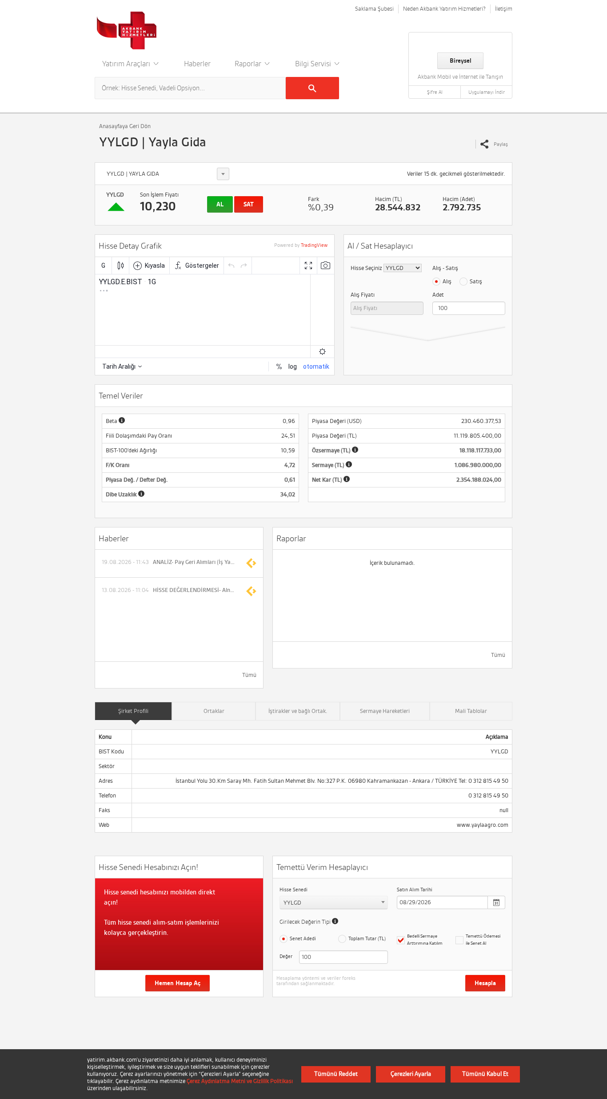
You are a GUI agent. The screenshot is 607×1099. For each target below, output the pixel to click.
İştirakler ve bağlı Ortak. (297, 711)
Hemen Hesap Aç (177, 983)
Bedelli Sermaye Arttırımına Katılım (425, 939)
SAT (249, 204)
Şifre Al (435, 92)
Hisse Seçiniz (366, 268)
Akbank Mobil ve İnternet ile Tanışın (460, 76)
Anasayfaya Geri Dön (125, 126)
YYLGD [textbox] (292, 902)
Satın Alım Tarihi (414, 889)
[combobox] (166, 174)
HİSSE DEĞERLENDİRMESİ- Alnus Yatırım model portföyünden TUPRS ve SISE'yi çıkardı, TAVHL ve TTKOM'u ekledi (194, 590)
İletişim (503, 8)
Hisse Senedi (293, 889)
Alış (447, 281)
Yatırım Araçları (127, 63)
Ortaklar (214, 711)
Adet (438, 294)
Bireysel (460, 60)
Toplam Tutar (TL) (367, 938)
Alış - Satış (445, 268)
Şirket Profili (133, 711)
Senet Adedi (303, 938)
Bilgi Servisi (314, 63)
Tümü (249, 675)
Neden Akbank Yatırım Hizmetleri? (444, 8)
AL (220, 204)
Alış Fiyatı (363, 294)
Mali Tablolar (471, 711)
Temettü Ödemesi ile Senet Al (483, 939)
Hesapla (485, 983)
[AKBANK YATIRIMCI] (127, 30)
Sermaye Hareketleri (385, 711)
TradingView (314, 245)
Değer (285, 956)
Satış (476, 281)
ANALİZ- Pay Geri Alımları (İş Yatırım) (194, 562)
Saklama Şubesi (374, 8)
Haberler (197, 63)
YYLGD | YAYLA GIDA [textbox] (133, 173)
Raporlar (249, 63)
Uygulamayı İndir (486, 92)
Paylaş (501, 144)
